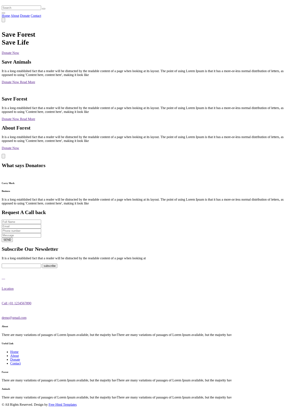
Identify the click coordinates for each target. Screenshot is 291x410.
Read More (27, 82)
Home (6, 16)
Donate (25, 16)
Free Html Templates (63, 404)
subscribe (50, 265)
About (15, 16)
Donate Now (10, 53)
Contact (36, 16)
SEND (7, 239)
